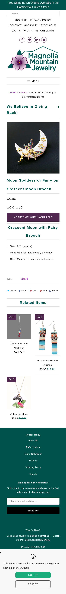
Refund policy (33, 447)
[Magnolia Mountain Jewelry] (33, 60)
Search (33, 474)
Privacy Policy (41, 20)
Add (45, 290)
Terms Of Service (33, 454)
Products (23, 92)
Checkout (47, 30)
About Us (21, 20)
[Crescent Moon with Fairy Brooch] (33, 148)
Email (55, 290)
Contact (16, 25)
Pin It (35, 290)
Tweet (13, 290)
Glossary (31, 25)
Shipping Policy (33, 467)
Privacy (33, 460)
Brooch (24, 279)
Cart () (32, 30)
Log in (16, 30)
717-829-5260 (48, 25)
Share (24, 290)
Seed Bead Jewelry (40, 540)
